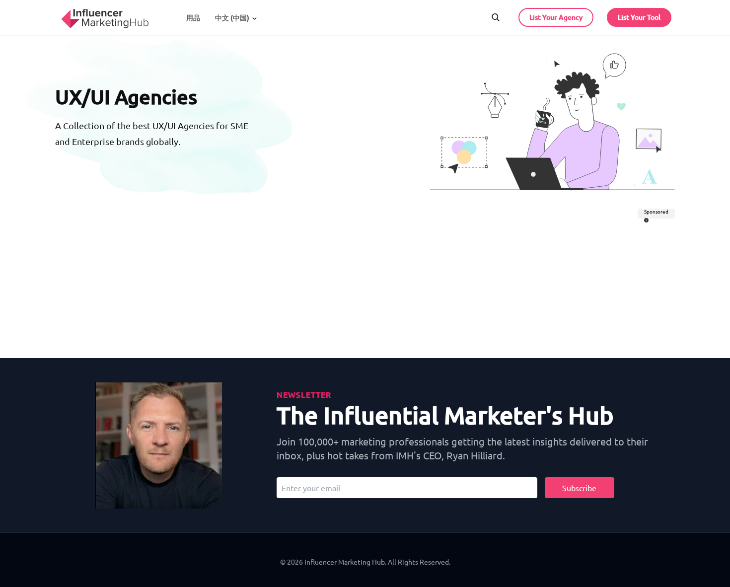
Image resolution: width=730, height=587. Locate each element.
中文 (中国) (232, 17)
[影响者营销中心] (104, 16)
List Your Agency (556, 17)
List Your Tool (639, 17)
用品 (193, 17)
